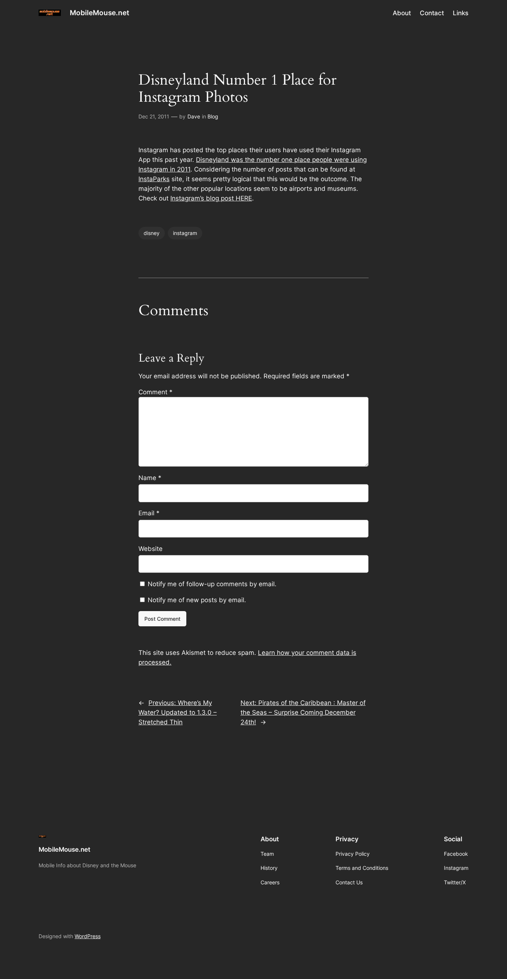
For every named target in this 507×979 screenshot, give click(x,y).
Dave (193, 116)
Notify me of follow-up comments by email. (212, 584)
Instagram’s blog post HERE (211, 198)
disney (152, 233)
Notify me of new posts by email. (197, 600)
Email (149, 513)
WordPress (88, 936)
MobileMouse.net (99, 12)
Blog (212, 116)
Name (149, 478)
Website (150, 548)
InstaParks (154, 179)
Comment (155, 392)
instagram (185, 233)
